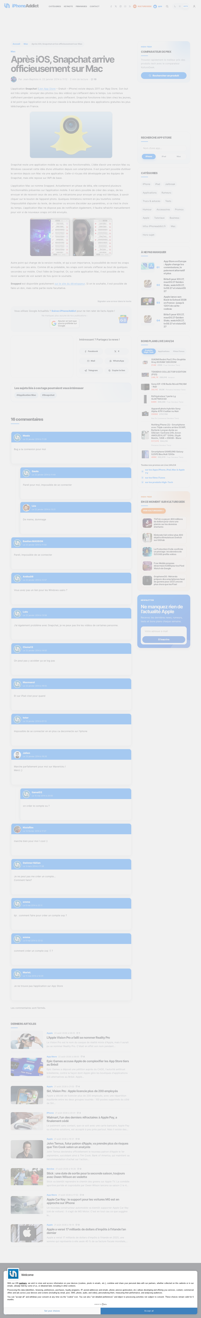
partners (23, 1283)
